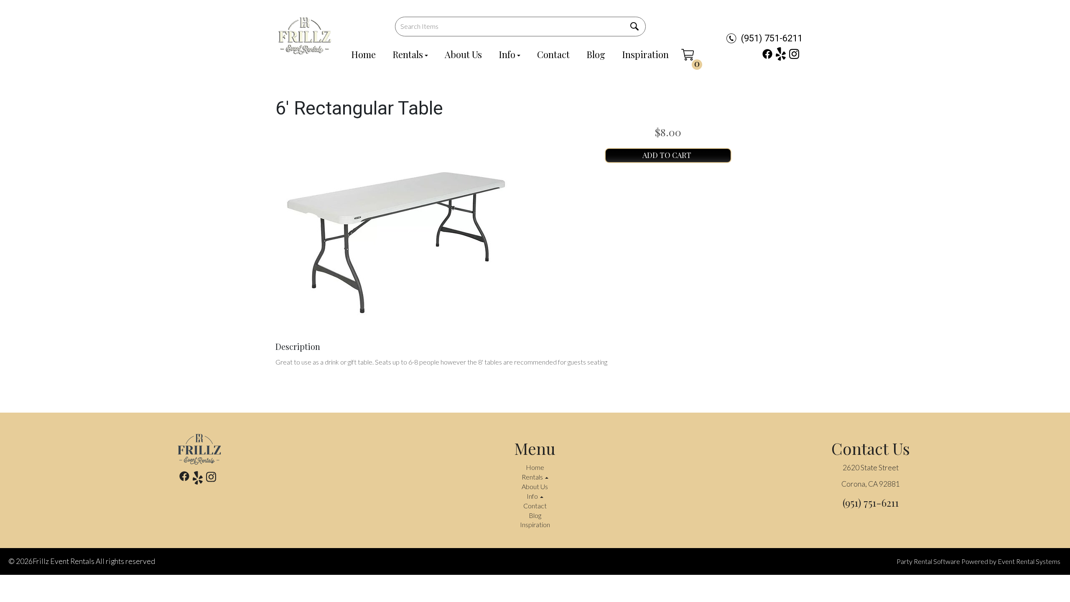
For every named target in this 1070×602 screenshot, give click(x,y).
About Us (463, 54)
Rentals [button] (533, 477)
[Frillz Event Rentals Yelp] (781, 54)
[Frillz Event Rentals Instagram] (794, 54)
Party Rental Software (928, 561)
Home (363, 54)
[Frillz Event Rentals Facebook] (767, 54)
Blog (595, 54)
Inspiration (645, 54)
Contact (553, 54)
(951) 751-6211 (771, 38)
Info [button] (533, 496)
